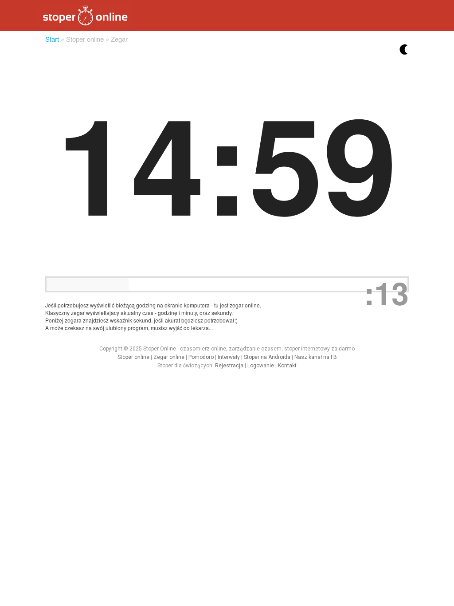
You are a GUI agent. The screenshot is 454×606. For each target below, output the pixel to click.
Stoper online (133, 357)
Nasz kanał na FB (315, 357)
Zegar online (168, 357)
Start (52, 38)
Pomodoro (201, 357)
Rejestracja (229, 365)
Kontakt (287, 365)
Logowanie (260, 365)
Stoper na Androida (267, 357)
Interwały (229, 357)
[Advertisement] (161, 397)
